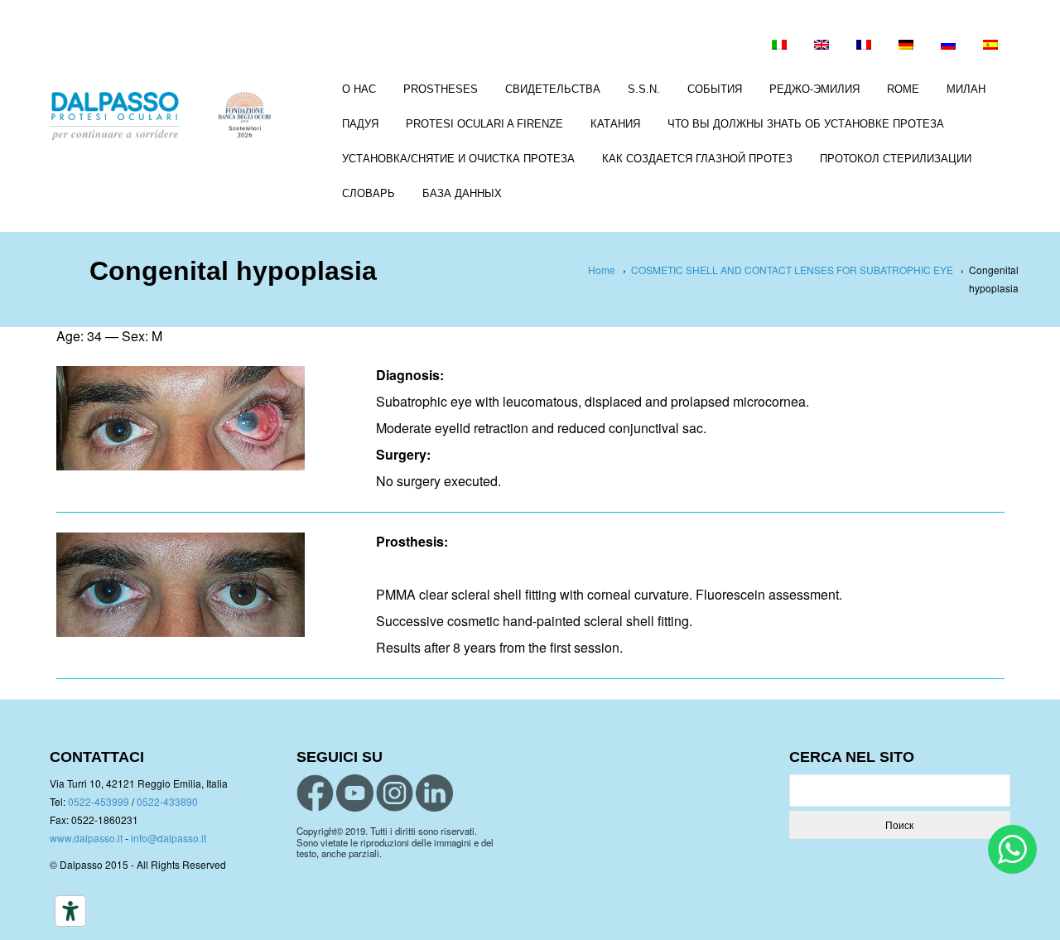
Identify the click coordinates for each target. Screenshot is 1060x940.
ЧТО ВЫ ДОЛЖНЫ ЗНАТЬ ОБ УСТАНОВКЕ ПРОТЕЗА (805, 124)
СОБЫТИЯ (714, 89)
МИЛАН (966, 89)
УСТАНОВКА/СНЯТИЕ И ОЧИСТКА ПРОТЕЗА (458, 158)
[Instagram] (394, 793)
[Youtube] (354, 793)
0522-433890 (167, 801)
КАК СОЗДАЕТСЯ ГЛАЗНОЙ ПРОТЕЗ (697, 158)
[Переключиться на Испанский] (990, 46)
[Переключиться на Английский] (821, 46)
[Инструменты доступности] (70, 911)
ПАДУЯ (360, 124)
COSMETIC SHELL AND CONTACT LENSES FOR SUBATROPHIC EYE (792, 270)
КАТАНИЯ (615, 124)
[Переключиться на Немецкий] (906, 46)
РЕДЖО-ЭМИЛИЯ (814, 89)
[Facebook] (315, 793)
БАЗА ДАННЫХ (462, 193)
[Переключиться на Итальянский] (779, 46)
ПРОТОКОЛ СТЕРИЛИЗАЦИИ (895, 158)
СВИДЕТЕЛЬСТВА (552, 89)
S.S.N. (644, 89)
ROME (903, 89)
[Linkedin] (434, 793)
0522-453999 (98, 801)
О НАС (359, 89)
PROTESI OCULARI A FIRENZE (484, 124)
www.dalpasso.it (86, 838)
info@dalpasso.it (168, 838)
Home (601, 270)
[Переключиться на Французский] (864, 46)
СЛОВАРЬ (368, 193)
